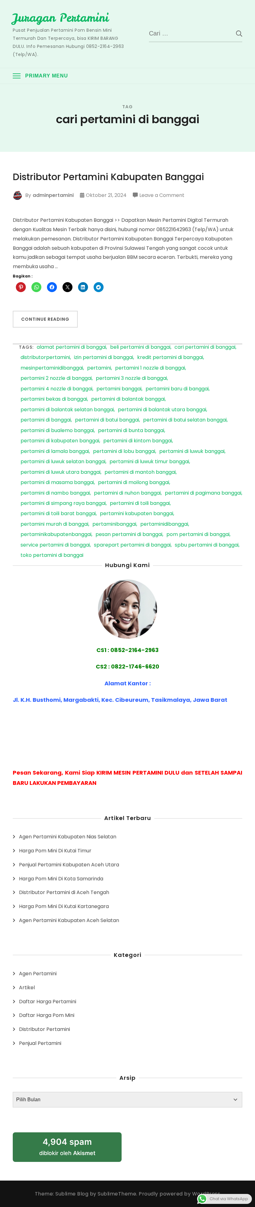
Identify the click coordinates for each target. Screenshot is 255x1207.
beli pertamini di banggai (140, 347)
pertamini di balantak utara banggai (162, 410)
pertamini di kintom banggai (137, 441)
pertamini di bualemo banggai (57, 430)
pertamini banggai (118, 389)
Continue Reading (45, 319)
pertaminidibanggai (164, 524)
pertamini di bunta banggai (131, 430)
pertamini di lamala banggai (55, 451)
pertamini (99, 368)
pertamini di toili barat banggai (58, 513)
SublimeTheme (117, 1193)
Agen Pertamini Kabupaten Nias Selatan (67, 836)
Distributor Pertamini (44, 1029)
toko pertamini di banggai (52, 555)
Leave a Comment (161, 195)
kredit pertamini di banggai (170, 357)
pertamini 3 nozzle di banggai (131, 378)
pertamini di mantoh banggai (140, 472)
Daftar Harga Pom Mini (46, 1015)
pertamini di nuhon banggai (127, 493)
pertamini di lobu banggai (124, 451)
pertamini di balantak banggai (128, 399)
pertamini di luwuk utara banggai (60, 472)
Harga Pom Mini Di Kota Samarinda (61, 878)
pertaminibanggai (114, 524)
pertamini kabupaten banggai (136, 513)
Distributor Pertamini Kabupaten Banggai (108, 177)
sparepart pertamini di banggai (132, 545)
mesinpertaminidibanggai (52, 368)
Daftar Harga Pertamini (47, 1001)
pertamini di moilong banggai (133, 482)
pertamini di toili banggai (140, 503)
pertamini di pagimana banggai (203, 493)
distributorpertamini (45, 357)
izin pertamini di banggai (103, 357)
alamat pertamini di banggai (71, 347)
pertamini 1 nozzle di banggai (150, 368)
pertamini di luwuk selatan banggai (63, 462)
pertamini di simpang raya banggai (63, 503)
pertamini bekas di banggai (54, 399)
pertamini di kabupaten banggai (60, 441)
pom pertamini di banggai (198, 534)
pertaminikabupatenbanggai (56, 534)
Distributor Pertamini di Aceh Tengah (64, 892)
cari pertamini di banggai (204, 347)
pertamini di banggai (46, 420)
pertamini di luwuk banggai (192, 451)
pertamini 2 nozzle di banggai (56, 378)
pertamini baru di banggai (177, 389)
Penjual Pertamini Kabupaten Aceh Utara (69, 864)
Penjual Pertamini (40, 1043)
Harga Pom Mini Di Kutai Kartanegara (64, 906)
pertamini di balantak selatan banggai (67, 410)
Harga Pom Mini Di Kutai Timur (55, 850)
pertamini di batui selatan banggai (185, 420)
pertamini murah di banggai (54, 524)
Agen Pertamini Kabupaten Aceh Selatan (69, 920)
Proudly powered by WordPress (179, 1193)
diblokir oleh (67, 1146)
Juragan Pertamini (61, 17)
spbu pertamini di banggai (207, 545)
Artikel (27, 987)
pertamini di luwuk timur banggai (149, 462)
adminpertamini (53, 195)
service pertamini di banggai (55, 545)
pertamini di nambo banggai (55, 493)
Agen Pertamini (38, 973)
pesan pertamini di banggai (128, 534)
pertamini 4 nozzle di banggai (56, 389)
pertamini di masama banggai (57, 482)
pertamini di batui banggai (107, 420)
